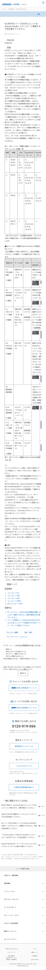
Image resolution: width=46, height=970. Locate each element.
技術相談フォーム (27, 707)
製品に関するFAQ (21, 9)
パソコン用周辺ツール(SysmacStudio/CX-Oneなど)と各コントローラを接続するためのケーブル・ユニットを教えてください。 (24, 622)
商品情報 (11, 9)
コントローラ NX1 (13, 598)
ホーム (4, 9)
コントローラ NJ (13, 593)
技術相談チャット (27, 688)
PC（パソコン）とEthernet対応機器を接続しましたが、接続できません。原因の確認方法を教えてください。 (24, 614)
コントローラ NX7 (13, 595)
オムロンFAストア (23, 766)
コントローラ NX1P (14, 601)
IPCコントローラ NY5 (14, 603)
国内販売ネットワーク (23, 746)
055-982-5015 (22, 730)
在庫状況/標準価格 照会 (23, 787)
